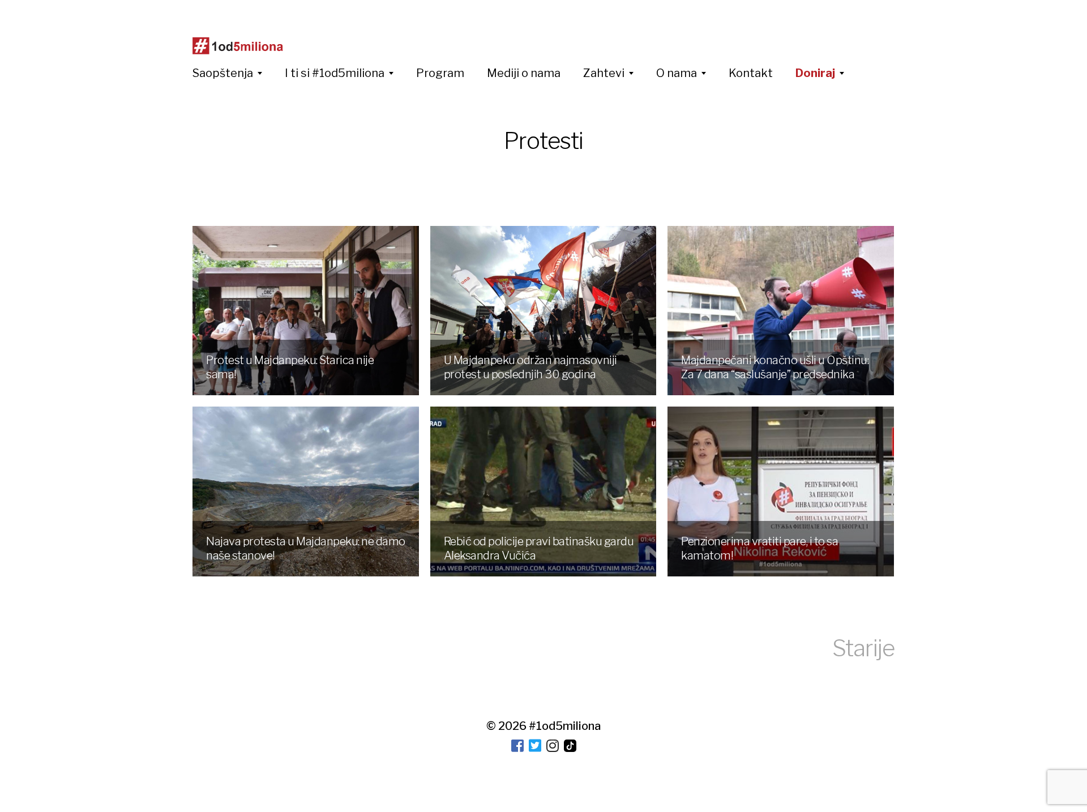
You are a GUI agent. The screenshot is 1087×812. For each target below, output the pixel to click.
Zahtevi (603, 73)
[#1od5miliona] (237, 46)
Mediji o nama (523, 73)
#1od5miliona (565, 726)
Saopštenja (222, 73)
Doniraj (815, 73)
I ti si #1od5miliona (334, 73)
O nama (676, 73)
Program (440, 73)
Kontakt (751, 73)
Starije (863, 648)
